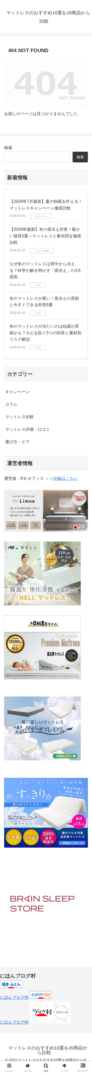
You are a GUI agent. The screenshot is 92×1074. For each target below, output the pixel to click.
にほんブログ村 (14, 997)
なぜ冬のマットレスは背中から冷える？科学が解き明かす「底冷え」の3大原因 (45, 270)
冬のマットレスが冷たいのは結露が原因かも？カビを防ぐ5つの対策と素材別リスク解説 (45, 332)
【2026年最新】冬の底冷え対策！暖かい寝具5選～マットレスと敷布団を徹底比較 (45, 236)
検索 (8, 148)
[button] (82, 784)
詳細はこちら (65, 478)
